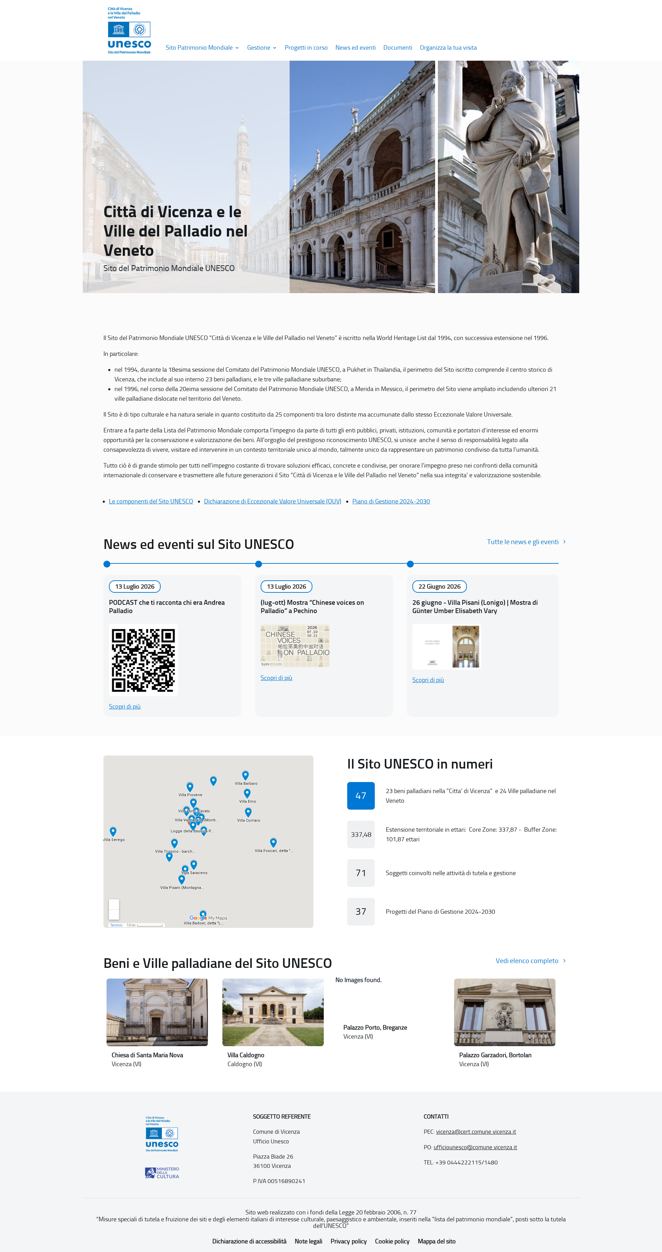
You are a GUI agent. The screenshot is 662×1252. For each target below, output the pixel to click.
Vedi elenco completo (527, 960)
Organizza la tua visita (448, 47)
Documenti (397, 47)
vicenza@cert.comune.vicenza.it (476, 1131)
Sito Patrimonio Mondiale (199, 47)
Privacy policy (349, 1241)
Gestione (258, 47)
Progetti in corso (306, 47)
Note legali (308, 1241)
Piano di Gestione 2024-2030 (391, 501)
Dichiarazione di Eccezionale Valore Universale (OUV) (272, 501)
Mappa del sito (437, 1241)
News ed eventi (355, 47)
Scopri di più (125, 706)
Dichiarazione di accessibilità (249, 1241)
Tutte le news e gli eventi (523, 542)
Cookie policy (392, 1241)
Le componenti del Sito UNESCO (151, 501)
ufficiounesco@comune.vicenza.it (475, 1147)
